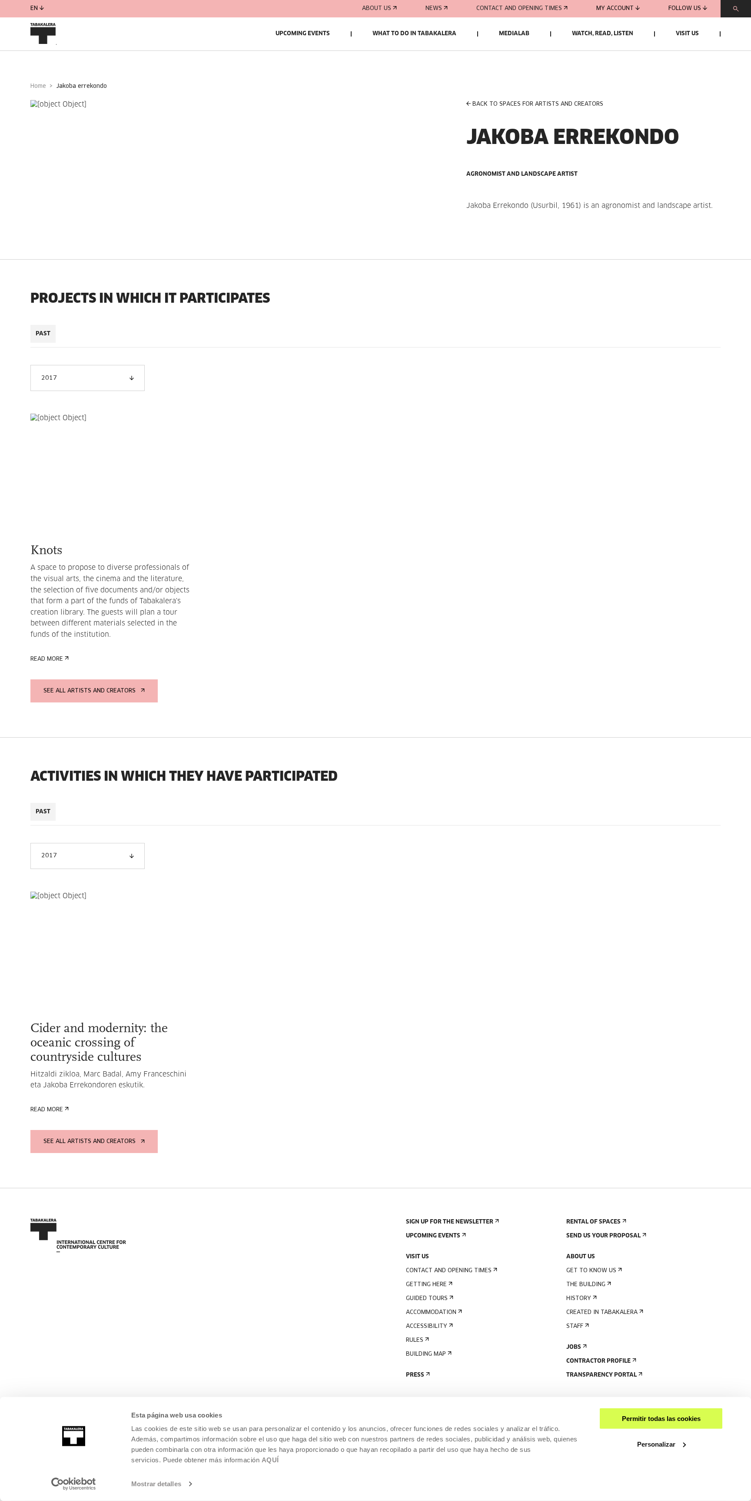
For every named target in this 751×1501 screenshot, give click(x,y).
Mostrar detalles (156, 1484)
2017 (49, 378)
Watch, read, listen (602, 34)
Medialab (514, 34)
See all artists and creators (89, 691)
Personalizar (656, 1444)
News (433, 8)
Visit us (687, 34)
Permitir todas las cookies (661, 1418)
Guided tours (427, 1298)
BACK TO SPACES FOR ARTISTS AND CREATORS (537, 104)
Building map (426, 1354)
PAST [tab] (43, 334)
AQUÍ (270, 1460)
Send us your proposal (603, 1236)
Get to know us (591, 1271)
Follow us (684, 8)
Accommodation (431, 1312)
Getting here (426, 1284)
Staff (574, 1326)
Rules (414, 1340)
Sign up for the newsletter (449, 1222)
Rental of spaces (593, 1222)
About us (376, 8)
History (578, 1298)
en (34, 8)
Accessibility (426, 1326)
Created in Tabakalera (602, 1312)
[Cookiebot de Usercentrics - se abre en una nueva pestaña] (74, 1484)
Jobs (573, 1347)
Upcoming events (303, 34)
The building (585, 1284)
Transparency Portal (601, 1375)
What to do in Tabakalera (414, 34)
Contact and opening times (519, 8)
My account (615, 8)
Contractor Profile (598, 1361)
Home (38, 86)
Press (415, 1375)
